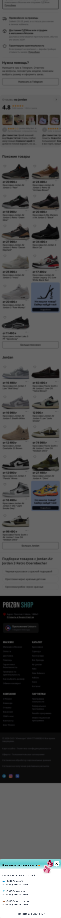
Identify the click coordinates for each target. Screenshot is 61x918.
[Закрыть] (57, 864)
